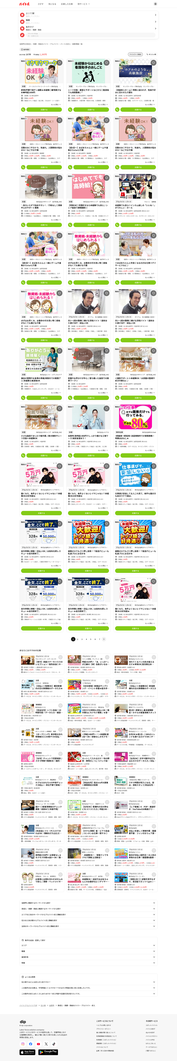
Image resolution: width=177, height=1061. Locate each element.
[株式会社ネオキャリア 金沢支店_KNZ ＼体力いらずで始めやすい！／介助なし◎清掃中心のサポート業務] (41, 201)
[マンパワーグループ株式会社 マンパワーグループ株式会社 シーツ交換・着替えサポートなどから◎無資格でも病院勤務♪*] (88, 86)
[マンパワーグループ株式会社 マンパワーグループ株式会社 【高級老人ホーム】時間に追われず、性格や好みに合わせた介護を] (135, 86)
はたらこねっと (151, 1043)
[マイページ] (155, 4)
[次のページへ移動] (104, 639)
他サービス (82, 3)
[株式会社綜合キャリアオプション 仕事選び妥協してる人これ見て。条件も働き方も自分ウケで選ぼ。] (135, 489)
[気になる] (59, 63)
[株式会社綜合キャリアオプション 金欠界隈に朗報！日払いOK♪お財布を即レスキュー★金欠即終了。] (41, 547)
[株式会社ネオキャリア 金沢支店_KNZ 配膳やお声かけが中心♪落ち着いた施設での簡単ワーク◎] (88, 374)
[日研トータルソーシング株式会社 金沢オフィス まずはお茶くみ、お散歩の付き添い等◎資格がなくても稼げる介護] (88, 259)
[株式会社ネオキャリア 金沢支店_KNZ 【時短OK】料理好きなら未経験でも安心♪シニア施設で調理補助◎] (88, 201)
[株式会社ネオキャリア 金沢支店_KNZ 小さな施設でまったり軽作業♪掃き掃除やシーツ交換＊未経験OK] (41, 431)
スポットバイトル (151, 1025)
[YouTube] (38, 1044)
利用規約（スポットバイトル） (106, 1040)
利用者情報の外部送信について (106, 1036)
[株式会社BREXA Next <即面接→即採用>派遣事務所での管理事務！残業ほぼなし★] (135, 431)
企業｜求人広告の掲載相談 (105, 1050)
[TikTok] (54, 1044)
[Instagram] (22, 1044)
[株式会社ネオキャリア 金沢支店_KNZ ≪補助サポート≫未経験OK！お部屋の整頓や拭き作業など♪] (135, 374)
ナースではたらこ (151, 1047)
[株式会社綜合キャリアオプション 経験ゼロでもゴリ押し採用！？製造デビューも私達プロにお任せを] (88, 547)
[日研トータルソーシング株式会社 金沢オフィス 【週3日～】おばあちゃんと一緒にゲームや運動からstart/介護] (88, 143)
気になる (52, 3)
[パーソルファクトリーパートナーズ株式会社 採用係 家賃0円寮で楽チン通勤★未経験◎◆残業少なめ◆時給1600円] (41, 86)
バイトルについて (102, 1047)
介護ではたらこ (151, 1050)
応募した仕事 (67, 3)
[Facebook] (30, 1044)
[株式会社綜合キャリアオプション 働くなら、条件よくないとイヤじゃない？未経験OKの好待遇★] (41, 489)
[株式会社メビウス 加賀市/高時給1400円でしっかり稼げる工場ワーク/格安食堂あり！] (88, 431)
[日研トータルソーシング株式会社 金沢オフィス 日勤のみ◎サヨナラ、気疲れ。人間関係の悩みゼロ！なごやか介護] (41, 143)
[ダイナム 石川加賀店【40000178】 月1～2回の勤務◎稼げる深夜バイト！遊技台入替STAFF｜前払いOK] (88, 316)
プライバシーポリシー (103, 1029)
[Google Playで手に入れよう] (48, 1052)
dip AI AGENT (150, 1032)
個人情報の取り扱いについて (105, 1032)
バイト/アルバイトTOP (28, 1005)
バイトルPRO (150, 1040)
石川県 (43, 1005)
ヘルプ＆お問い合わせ (103, 1025)
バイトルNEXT (150, 1029)
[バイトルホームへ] (24, 3)
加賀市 (51, 1005)
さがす (41, 3)
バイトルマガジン (151, 1036)
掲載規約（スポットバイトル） (106, 1043)
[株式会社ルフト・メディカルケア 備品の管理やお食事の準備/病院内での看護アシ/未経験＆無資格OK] (41, 374)
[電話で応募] (23, 109)
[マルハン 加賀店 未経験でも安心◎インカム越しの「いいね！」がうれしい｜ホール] (135, 201)
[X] (46, 1044)
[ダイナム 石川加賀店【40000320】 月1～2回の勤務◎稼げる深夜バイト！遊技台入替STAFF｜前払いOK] (135, 316)
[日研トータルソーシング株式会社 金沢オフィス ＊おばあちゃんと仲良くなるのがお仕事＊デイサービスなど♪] (135, 259)
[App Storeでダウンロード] (27, 1052)
